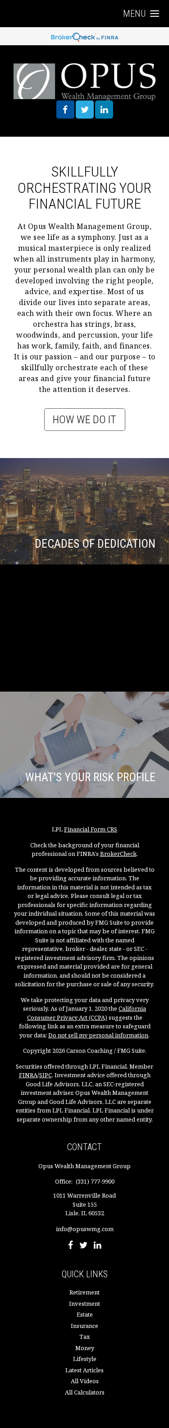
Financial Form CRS (90, 829)
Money (84, 1348)
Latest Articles (84, 1370)
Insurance (84, 1326)
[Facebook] (70, 1246)
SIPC (45, 1075)
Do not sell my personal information (98, 1035)
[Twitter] (83, 1246)
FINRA (28, 1075)
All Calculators (85, 1392)
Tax (84, 1336)
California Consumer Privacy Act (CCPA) (86, 1013)
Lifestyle (84, 1359)
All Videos (85, 1381)
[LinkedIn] (97, 1246)
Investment (84, 1303)
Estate (85, 1314)
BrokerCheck (118, 854)
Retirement (84, 1292)
